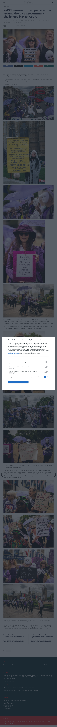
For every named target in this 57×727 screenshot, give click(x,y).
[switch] (46, 362)
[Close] (52, 340)
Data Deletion (21, 387)
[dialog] (28, 363)
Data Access (28, 387)
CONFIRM (18, 382)
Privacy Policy (36, 387)
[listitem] (28, 359)
